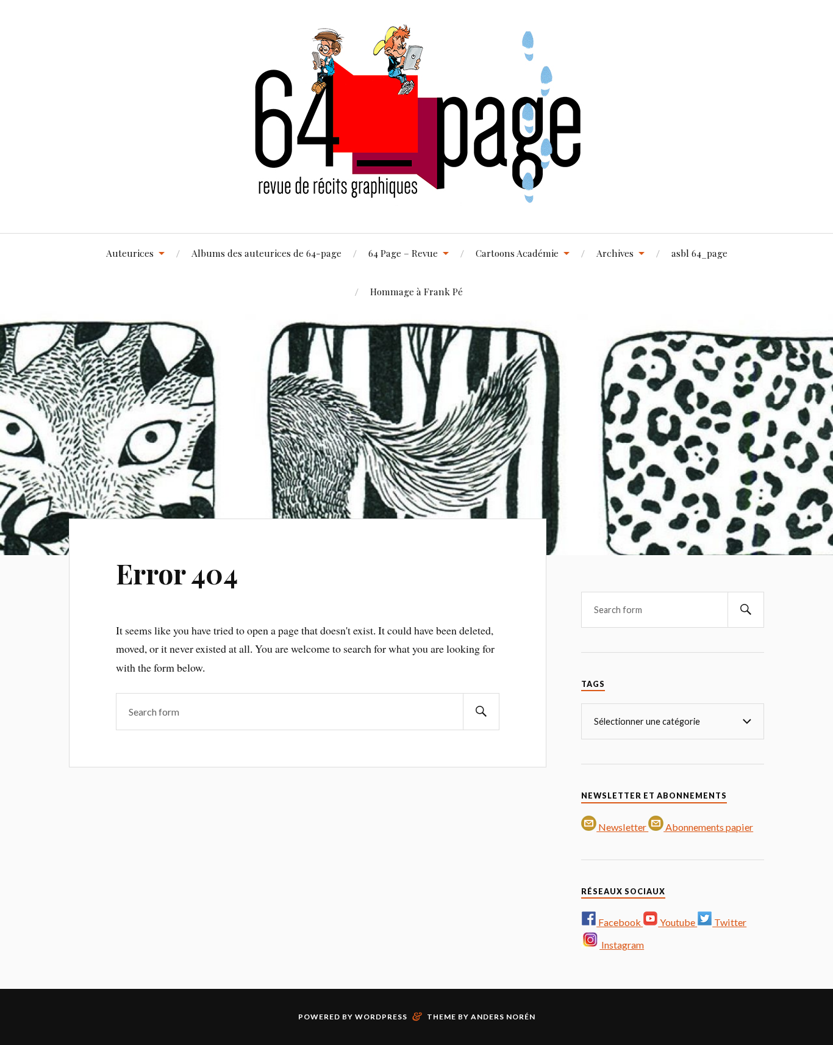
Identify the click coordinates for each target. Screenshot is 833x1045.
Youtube (677, 922)
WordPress (381, 1016)
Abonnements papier (708, 827)
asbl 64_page (699, 252)
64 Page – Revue (403, 252)
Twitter (729, 922)
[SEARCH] (481, 711)
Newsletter (622, 827)
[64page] (417, 196)
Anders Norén (503, 1016)
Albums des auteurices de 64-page (266, 252)
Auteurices (130, 252)
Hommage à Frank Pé (416, 291)
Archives (615, 252)
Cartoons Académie (517, 252)
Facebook (619, 922)
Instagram (621, 944)
